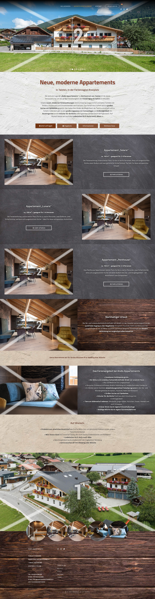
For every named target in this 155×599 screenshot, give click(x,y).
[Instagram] (124, 9)
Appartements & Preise (83, 6)
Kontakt (98, 6)
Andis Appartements (74, 592)
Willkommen (65, 6)
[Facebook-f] (121, 9)
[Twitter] (127, 9)
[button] (6, 162)
